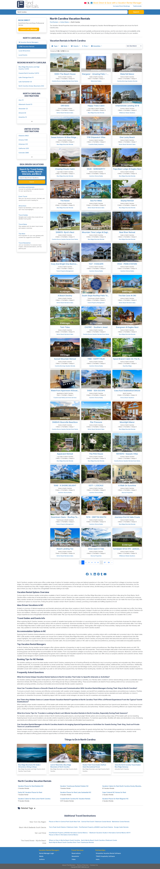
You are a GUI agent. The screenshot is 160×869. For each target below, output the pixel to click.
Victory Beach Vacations (127, 397)
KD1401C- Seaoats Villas (127, 454)
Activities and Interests (26, 187)
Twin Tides (65, 327)
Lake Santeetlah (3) (25, 82)
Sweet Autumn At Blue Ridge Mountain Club (65, 137)
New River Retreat (127, 232)
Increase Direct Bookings (121, 6)
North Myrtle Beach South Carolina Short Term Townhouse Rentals (71, 842)
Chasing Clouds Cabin (65, 169)
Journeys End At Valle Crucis (127, 517)
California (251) (24, 148)
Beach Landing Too (65, 549)
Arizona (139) (23, 140)
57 (105, 562)
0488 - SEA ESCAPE (96, 390)
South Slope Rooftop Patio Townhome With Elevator (96, 295)
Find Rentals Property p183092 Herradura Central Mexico (68, 833)
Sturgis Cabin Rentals (121, 827)
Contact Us (94, 865)
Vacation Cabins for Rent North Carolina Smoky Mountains (122, 786)
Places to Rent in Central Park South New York (64, 821)
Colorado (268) (24, 153)
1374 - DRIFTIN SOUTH (96, 517)
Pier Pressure (96, 422)
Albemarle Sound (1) (25, 104)
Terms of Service (82, 865)
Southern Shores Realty (96, 176)
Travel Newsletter (25, 243)
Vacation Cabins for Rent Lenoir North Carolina (34, 799)
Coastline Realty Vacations (96, 144)
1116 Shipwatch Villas (96, 137)
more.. (98, 859)
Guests (76, 46)
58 (109, 562)
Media (41, 856)
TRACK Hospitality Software (105, 856)
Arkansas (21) (23, 144)
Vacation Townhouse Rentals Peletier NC (74, 786)
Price (86, 46)
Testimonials (137, 6)
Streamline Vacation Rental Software (108, 853)
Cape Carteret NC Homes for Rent (114, 792)
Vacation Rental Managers (28, 42)
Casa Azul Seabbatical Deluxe (127, 390)
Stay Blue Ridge (127, 366)
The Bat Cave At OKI (127, 295)
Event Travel (23, 196)
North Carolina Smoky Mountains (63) (31, 86)
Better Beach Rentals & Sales (65, 112)
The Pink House (96, 454)
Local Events (23, 55)
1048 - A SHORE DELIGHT (65, 485)
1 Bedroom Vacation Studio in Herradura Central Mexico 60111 (109, 833)
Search (31, 182)
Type (55, 46)
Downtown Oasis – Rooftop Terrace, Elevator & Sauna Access (65, 517)
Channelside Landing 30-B (127, 106)
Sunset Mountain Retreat (65, 359)
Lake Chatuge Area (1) (26, 77)
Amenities (97, 46)
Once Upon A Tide (96, 549)
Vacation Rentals (26, 46)
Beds (65, 46)
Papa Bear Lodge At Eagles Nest (127, 169)
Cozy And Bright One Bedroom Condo (65, 264)
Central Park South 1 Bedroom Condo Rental (96, 821)
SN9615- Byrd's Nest (65, 232)
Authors (42, 859)
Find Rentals (54, 22)
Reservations (76, 853)
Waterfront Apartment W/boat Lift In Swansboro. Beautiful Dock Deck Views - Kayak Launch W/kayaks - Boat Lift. (65, 390)
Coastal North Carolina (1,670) (29, 73)
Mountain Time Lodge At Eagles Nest (96, 232)
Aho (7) (21, 100)
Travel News (23, 224)
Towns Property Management (65, 271)
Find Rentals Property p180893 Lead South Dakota (96, 827)
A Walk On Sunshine (127, 485)
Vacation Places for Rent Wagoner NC (115, 799)
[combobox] (72, 12)
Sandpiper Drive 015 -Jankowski (127, 549)
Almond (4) (22, 113)
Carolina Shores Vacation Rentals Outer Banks (65, 81)
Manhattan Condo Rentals (120, 821)
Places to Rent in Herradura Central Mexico (63, 835)
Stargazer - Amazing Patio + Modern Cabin (96, 74)
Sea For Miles (96, 201)
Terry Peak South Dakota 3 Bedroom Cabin (63, 827)
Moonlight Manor (127, 422)
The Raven (65, 201)
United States (64, 22)
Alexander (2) (23, 108)
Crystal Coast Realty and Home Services (65, 397)
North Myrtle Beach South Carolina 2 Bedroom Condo (99, 840)
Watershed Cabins (96, 81)
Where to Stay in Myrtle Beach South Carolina (64, 840)
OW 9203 (65, 106)
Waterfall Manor (127, 74)
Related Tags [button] (27, 808)
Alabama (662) (24, 136)
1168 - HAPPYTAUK (96, 359)
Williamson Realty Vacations (127, 112)
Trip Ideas (22, 234)
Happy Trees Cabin (96, 106)
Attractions (22, 206)
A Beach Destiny (65, 295)
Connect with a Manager (28, 29)
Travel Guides (23, 215)
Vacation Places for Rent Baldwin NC (30, 786)
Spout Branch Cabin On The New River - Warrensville (127, 359)
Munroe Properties (127, 492)
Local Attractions (24, 51)
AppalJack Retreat (65, 454)
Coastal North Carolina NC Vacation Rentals (75, 799)
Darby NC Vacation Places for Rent (30, 792)
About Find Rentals (68, 865)
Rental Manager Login (46, 853)
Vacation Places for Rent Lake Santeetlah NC (75, 792)
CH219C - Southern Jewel (96, 327)
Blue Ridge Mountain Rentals (96, 112)
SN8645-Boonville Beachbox (65, 422)
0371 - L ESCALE (96, 485)
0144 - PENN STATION (127, 264)
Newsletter (75, 856)
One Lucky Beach (127, 137)
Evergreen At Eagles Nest (127, 327)
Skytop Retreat (127, 201)
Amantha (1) (23, 117)
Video (74, 859)
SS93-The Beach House (65, 74)
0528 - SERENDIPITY (96, 169)
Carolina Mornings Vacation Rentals (127, 81)
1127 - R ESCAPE (96, 264)
